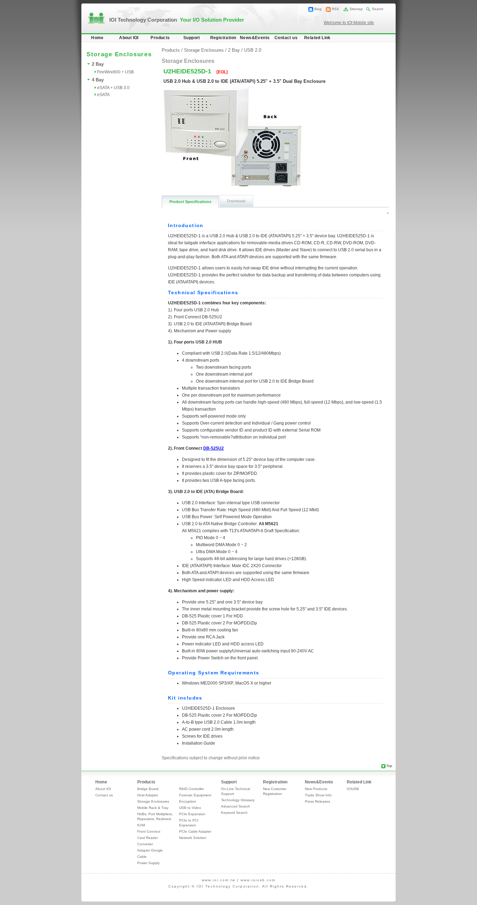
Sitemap (356, 9)
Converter (145, 844)
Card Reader (147, 838)
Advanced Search (235, 806)
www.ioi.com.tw (218, 880)
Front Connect (148, 831)
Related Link (317, 37)
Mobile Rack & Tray (152, 808)
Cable (142, 857)
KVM (141, 825)
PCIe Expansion (192, 814)
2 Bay (98, 64)
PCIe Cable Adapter (195, 831)
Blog (318, 9)
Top (389, 766)
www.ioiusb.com (258, 880)
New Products (316, 789)
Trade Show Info (318, 795)
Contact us (286, 37)
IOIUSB (353, 789)
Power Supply (148, 863)
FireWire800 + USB (115, 72)
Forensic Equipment (195, 795)
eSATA (103, 94)
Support (191, 37)
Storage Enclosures (204, 50)
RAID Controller (191, 789)
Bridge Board (148, 789)
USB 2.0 (252, 50)
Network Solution (192, 838)
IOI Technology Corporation (176, 20)
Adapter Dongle (150, 850)
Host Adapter (147, 795)
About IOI (129, 37)
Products (160, 37)
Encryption (187, 801)
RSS (335, 9)
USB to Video (190, 808)
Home (97, 37)
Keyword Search (234, 812)
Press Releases (317, 801)
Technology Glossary (238, 800)
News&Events (255, 37)
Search (377, 9)
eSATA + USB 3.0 (113, 87)
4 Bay (98, 79)
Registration (223, 37)
